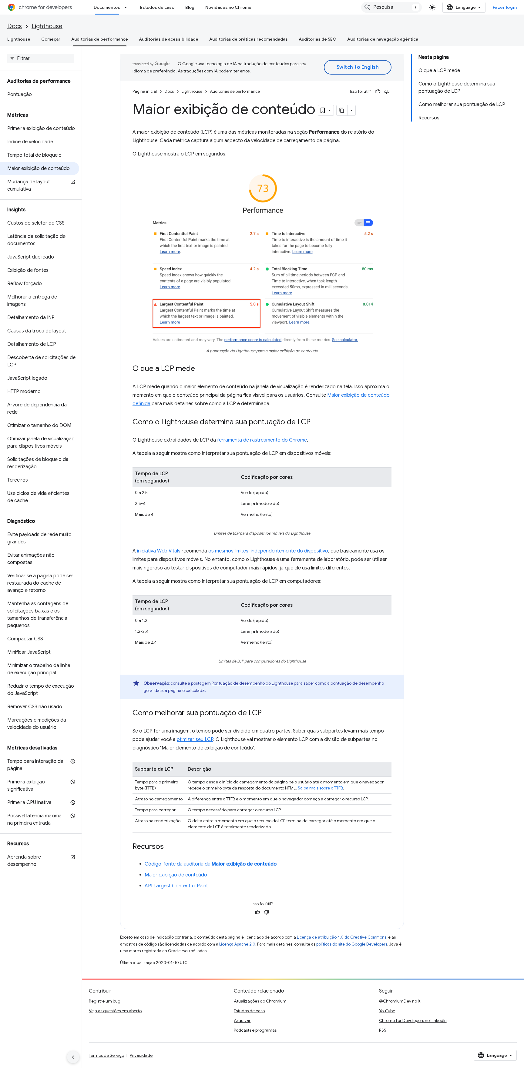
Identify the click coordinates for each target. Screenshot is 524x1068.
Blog (189, 7)
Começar (50, 39)
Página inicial (145, 91)
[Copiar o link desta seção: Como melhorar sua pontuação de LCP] (268, 713)
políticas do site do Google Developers (351, 944)
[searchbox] (40, 58)
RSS (382, 1030)
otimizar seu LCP (195, 739)
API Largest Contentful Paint (176, 886)
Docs (14, 26)
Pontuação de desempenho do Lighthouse (252, 683)
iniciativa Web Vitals (158, 551)
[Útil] (377, 91)
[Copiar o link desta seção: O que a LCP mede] (201, 369)
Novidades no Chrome (228, 7)
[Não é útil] (386, 91)
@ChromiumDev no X (400, 1001)
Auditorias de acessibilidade (168, 39)
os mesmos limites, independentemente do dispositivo (268, 551)
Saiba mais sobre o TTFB (320, 788)
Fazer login (505, 7)
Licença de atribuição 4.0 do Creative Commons (341, 937)
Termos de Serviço (106, 1055)
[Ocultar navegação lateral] (73, 1057)
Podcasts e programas (255, 1030)
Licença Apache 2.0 (237, 944)
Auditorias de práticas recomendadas (248, 39)
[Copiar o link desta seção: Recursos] (170, 847)
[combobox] (391, 7)
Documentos (107, 7)
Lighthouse (47, 26)
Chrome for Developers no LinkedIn (413, 1020)
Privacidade (141, 1055)
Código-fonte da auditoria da (211, 864)
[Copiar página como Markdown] (342, 110)
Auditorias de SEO (317, 39)
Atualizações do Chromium (260, 1001)
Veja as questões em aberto (115, 1010)
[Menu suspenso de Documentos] (127, 7)
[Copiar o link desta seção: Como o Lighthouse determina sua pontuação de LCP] (317, 422)
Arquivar (242, 1020)
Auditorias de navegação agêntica (382, 39)
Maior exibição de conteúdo (176, 875)
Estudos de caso (157, 7)
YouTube (387, 1010)
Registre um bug (104, 1001)
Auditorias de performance (99, 39)
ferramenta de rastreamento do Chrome (262, 440)
